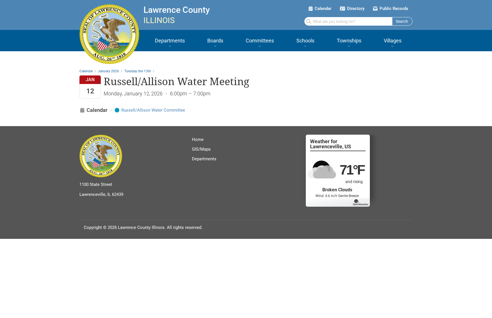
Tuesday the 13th (137, 71)
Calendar (86, 71)
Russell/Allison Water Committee (153, 110)
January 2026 (108, 71)
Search (402, 21)
